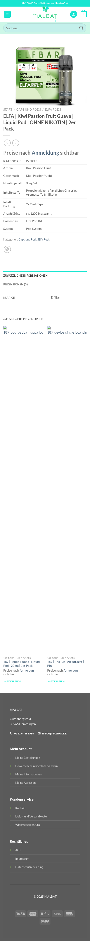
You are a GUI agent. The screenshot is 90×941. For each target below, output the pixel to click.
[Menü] (7, 14)
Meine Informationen (28, 774)
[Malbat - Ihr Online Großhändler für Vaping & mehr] (45, 14)
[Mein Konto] (73, 14)
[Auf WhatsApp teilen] (7, 249)
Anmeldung (45, 152)
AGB (18, 850)
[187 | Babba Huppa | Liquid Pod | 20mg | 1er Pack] (23, 490)
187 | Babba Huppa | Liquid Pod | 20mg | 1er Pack (21, 663)
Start (7, 109)
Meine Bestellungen (27, 757)
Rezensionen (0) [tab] (15, 284)
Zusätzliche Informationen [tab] (25, 275)
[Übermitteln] (81, 28)
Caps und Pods (28, 109)
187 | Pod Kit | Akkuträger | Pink (65, 663)
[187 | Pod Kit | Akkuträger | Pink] (67, 490)
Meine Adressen (25, 782)
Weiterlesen (12, 681)
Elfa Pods (53, 109)
